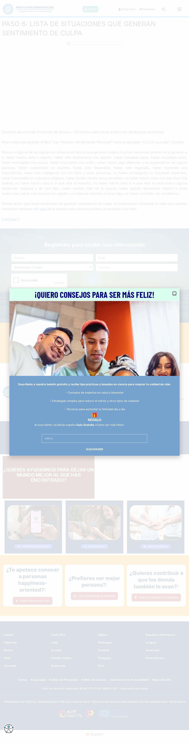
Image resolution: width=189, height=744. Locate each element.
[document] (94, 372)
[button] (174, 293)
